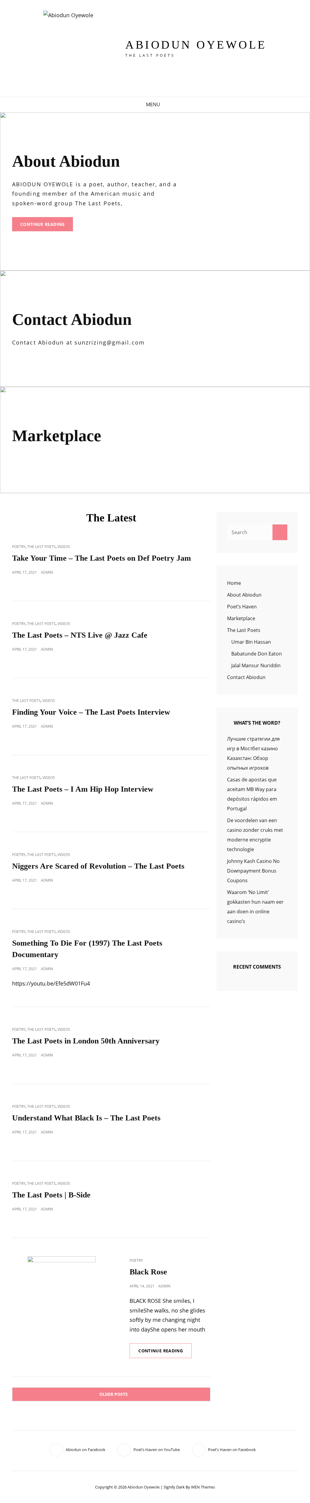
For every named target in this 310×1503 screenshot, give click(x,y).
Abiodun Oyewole (196, 44)
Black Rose (148, 1271)
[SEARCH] (168, 104)
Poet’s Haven (242, 606)
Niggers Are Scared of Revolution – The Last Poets (98, 866)
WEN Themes (203, 1487)
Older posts (113, 1394)
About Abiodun (244, 594)
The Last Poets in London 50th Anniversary (86, 1041)
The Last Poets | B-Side (51, 1195)
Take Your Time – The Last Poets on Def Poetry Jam (101, 558)
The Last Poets (41, 546)
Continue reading (46, 226)
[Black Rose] (61, 1290)
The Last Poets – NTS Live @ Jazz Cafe (79, 635)
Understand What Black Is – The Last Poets (86, 1118)
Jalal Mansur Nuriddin (256, 665)
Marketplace (241, 618)
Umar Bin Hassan (251, 642)
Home (234, 583)
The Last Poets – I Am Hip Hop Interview (82, 789)
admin (47, 572)
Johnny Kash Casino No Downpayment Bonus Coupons (253, 871)
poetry (18, 546)
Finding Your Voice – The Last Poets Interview (91, 712)
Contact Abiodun (246, 677)
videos (64, 546)
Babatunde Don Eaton (256, 653)
